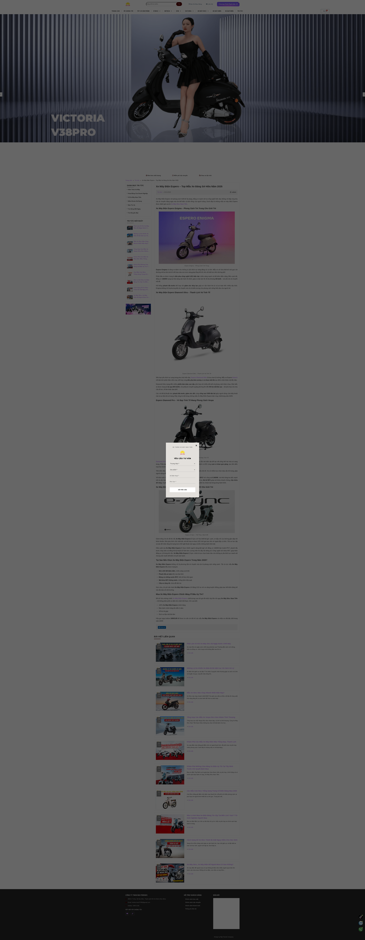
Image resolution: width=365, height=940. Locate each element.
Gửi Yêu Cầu (182, 489)
